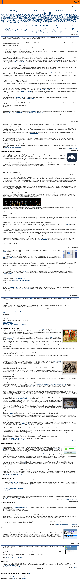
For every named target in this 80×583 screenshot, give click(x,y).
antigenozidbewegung (50, 21)
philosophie (7, 18)
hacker (31, 17)
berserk (60, 440)
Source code (5, 310)
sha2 (60, 15)
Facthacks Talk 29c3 (6, 493)
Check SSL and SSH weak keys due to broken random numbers (13, 488)
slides (39, 18)
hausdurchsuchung (50, 22)
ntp (71, 30)
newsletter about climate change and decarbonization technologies (19, 576)
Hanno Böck (6, 147)
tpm (50, 18)
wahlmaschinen (72, 18)
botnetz (5, 29)
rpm (17, 21)
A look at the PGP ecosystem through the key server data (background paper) (15, 311)
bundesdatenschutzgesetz (16, 29)
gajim (50, 26)
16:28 (15, 474)
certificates (52, 10)
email (31, 10)
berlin (73, 16)
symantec (65, 15)
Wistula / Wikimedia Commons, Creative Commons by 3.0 (20, 280)
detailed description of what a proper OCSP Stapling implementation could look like (37, 85)
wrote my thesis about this (26, 423)
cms (52, 19)
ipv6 (16, 16)
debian (75, 19)
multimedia (35, 26)
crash (36, 19)
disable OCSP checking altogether (19, 61)
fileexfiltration (68, 29)
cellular (11, 28)
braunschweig (19, 14)
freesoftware (19, 17)
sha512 (23, 21)
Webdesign (13, 147)
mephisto (53, 30)
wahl (64, 18)
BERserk (24, 397)
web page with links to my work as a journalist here (14, 575)
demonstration (15, 22)
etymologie (3, 26)
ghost (21, 26)
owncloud (8, 10)
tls (50, 13)
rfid (49, 23)
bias (71, 28)
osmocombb (34, 28)
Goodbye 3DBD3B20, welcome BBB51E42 (8, 502)
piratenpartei (54, 14)
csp (6, 15)
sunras (2, 32)
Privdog (28, 276)
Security (10, 147)
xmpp (66, 26)
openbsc (27, 28)
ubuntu (33, 21)
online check (5, 251)
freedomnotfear (33, 22)
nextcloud (71, 27)
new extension (36, 435)
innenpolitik (62, 22)
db (10, 22)
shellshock (61, 27)
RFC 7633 (52, 72)
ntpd (73, 30)
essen (12, 16)
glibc (23, 26)
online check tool (25, 271)
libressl (38, 20)
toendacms (10, 32)
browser (64, 14)
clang (39, 29)
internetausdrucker (45, 14)
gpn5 (25, 17)
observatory (28, 16)
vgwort (25, 25)
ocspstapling (72, 119)
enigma (13, 20)
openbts (30, 28)
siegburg (49, 32)
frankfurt (29, 22)
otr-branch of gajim (15, 551)
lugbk (25, 16)
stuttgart (41, 18)
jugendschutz (66, 22)
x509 (71, 15)
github (68, 27)
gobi (6, 30)
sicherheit (45, 31)
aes (3, 10)
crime (4, 27)
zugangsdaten (35, 32)
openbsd (56, 20)
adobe (48, 28)
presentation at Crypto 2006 (9, 412)
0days (46, 28)
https (74, 10)
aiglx (73, 15)
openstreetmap (32, 16)
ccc (26, 14)
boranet (71, 25)
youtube (46, 26)
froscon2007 (45, 32)
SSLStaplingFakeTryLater (19, 97)
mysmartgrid (70, 17)
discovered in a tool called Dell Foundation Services (24, 291)
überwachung (60, 14)
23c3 (64, 16)
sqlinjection (56, 31)
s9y (32, 31)
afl (39, 27)
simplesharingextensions (47, 16)
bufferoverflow (50, 27)
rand (29, 31)
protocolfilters (26, 27)
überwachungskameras (55, 18)
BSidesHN (31, 298)
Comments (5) (21, 498)
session (38, 31)
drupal (62, 29)
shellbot (41, 31)
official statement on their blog (14, 287)
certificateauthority (45, 15)
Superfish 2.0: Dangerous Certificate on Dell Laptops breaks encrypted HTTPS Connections (17, 248)
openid (59, 20)
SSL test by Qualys (57, 361)
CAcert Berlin (15, 479)
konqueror (17, 15)
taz (24, 19)
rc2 (38, 16)
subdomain (76, 31)
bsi (8, 29)
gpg (33, 10)
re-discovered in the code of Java (54, 403)
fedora (15, 20)
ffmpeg (15, 26)
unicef (13, 32)
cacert (41, 15)
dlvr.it (25, 462)
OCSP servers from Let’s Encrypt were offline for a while (15, 40)
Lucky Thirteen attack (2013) (9, 338)
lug (23, 16)
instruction (4, 273)
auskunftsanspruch (61, 28)
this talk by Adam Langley (43, 239)
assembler (70, 16)
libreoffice (40, 30)
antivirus (74, 26)
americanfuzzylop (43, 27)
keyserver (34, 20)
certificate (69, 14)
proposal (68, 224)
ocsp (70, 119)
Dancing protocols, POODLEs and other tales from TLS (10, 328)
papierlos (76, 17)
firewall (71, 29)
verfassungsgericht (4, 25)
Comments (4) (18, 474)
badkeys (61, 19)
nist (54, 20)
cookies (2, 27)
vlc (41, 26)
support (4, 32)
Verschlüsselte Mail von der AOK (6, 527)
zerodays (31, 32)
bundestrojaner (23, 29)
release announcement (15, 143)
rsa (56, 15)
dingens (52, 29)
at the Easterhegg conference (34, 241)
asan (57, 28)
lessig (20, 28)
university (35, 21)
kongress (43, 17)
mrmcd (56, 17)
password (2, 21)
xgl (62, 16)
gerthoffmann (35, 14)
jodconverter (36, 30)
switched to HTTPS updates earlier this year (34, 135)
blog (74, 15)
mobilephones (23, 28)
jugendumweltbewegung (36, 17)
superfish (32, 15)
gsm (18, 28)
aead (2, 10)
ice (59, 22)
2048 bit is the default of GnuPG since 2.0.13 (21, 507)
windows (28, 32)
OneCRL (57, 61)
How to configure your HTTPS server (7, 478)
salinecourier (35, 31)
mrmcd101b (65, 17)
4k (67, 16)
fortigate (17, 20)
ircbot (33, 30)
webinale (58, 16)
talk (56, 14)
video (40, 26)
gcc (1, 30)
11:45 (18, 498)
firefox (11, 14)
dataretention (7, 22)
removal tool (10, 273)
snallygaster (49, 31)
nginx (68, 119)
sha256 (62, 15)
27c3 (9, 28)
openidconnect (63, 20)
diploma (5, 20)
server (37, 18)
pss (22, 19)
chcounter (33, 29)
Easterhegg (64, 298)
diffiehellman (39, 19)
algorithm (3, 19)
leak (36, 20)
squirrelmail (60, 31)
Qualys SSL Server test (61, 479)
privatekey (54, 15)
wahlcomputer (67, 18)
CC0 (29, 573)
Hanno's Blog (77, 2)
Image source (73, 408)
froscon (41, 32)
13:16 (19, 324)
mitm (49, 20)
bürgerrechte (74, 21)
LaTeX (7, 322)
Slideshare (10, 322)
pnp (4, 21)
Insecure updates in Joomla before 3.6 (7, 122)
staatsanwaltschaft (65, 31)
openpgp (67, 20)
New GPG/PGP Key (4, 561)
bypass (30, 29)
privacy (38, 10)
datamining (3, 22)
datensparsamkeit (66, 10)
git (4, 30)
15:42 (15, 566)
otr (60, 26)
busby (27, 29)
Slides (4, 312)
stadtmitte (55, 16)
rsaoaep (29, 18)
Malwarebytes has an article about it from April (23, 288)
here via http (29, 484)
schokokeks (41, 16)
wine (61, 16)
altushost (52, 28)
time (33, 27)
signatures (25, 21)
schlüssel (19, 21)
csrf (6, 27)
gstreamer (26, 26)
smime (52, 16)
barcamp (69, 28)
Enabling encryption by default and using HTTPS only (10, 443)
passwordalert (15, 31)
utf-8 (62, 18)
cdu (28, 14)
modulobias (52, 20)
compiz (6, 16)
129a (41, 21)
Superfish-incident (19, 275)
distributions (55, 29)
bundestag (59, 21)
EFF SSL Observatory (6, 489)
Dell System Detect (68, 283)
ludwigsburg (21, 16)
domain (60, 29)
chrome (8, 14)
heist (10, 27)
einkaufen (22, 22)
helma (16, 30)
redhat (38, 26)
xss (37, 15)
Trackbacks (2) (21, 557)
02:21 (15, 557)
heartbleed (57, 27)
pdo (21, 31)
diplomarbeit (9, 20)
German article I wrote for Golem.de (20, 278)
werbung (52, 25)
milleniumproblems (45, 20)
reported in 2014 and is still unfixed (44, 89)
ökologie (73, 17)
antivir (55, 28)
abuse (68, 25)
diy (20, 22)
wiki (1, 19)
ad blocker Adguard (36, 276)
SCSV (27, 381)
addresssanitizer (36, 27)
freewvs (74, 29)
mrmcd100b (60, 17)
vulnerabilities (21, 32)
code (41, 29)
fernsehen (25, 22)
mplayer (31, 26)
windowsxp (29, 19)
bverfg (77, 21)
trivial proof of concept (34, 133)
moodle (56, 30)
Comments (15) (18, 557)
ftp (19, 26)
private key (48, 284)
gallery (77, 29)
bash (47, 27)
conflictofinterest (45, 29)
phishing (24, 31)
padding (6, 28)
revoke (15, 21)
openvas (9, 31)
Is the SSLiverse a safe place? (8, 494)
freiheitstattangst (39, 22)
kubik (18, 16)
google (8, 30)
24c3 (66, 16)
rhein (30, 31)
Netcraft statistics (51, 79)
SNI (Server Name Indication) (46, 453)
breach (77, 26)
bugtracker (65, 27)
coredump (54, 32)
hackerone (11, 30)
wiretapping (38, 28)
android (7, 19)
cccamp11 (10, 19)
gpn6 (27, 17)
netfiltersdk (19, 27)
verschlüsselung (43, 10)
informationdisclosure (23, 30)
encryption (64, 119)
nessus (66, 30)
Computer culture (10, 498)
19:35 (15, 147)
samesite (30, 27)
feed (41, 28)
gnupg (26, 20)
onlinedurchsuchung (4, 31)
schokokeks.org (23, 578)
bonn (39, 32)
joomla (54, 19)
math (41, 20)
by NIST (11, 413)
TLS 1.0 (23, 349)
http (30, 20)
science (34, 18)
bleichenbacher (4, 14)
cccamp (64, 19)
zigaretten (58, 25)
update (57, 19)
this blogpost (33, 111)
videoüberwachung (29, 25)
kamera (72, 22)
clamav (36, 29)
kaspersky (12, 27)
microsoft (27, 15)
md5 (51, 15)
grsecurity (71, 10)
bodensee (2, 29)
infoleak (19, 30)
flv (18, 26)
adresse (44, 21)
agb (46, 21)
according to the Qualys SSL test (18, 468)
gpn (23, 17)
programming (16, 18)
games (14, 16)
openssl (71, 440)
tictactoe (63, 26)
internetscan (30, 30)
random (12, 21)
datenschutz (27, 10)
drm (10, 17)
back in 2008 (18, 365)
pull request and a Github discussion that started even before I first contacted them (46, 142)
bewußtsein (76, 16)
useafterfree (17, 32)
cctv (1, 17)
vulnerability (20, 10)
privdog (22, 27)
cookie (49, 29)
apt (58, 19)
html (13, 15)
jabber (59, 26)
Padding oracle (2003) (48, 337)
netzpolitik (49, 14)
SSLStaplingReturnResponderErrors (26, 91)
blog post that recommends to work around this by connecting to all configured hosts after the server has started (24, 112)
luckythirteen (3, 28)
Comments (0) (17, 147)
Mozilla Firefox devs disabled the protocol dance (18, 438)
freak (8, 27)
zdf (56, 25)
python (27, 31)
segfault (57, 32)
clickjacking (74, 14)
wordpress (39, 21)
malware (43, 30)
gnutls (75, 27)
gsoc (28, 20)
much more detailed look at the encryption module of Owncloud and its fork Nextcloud (29, 242)
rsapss (32, 18)
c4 (78, 16)
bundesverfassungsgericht (66, 21)
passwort (19, 31)
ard (54, 21)
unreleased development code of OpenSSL (25, 398)
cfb (5, 10)
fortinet (21, 20)
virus (11, 26)
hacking (14, 30)
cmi (69, 19)
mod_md (68, 37)
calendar (77, 15)
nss (13, 14)
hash (49, 15)
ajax (66, 14)
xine (43, 26)
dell (8, 15)
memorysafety (49, 30)
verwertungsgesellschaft (19, 25)
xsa (44, 26)
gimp (3, 30)
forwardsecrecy (43, 19)
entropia (15, 17)
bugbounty (10, 29)
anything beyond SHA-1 (23, 505)
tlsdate (7, 32)
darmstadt (8, 17)
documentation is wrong (30, 98)
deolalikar (2, 20)
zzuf (48, 26)
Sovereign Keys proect (6, 490)
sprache (9, 26)
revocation (74, 119)
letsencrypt (67, 119)
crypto (71, 19)
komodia (15, 27)
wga (54, 25)
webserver (64, 32)
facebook (16, 19)
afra (50, 28)
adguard (71, 26)
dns (58, 29)
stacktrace (70, 31)
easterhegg (31, 14)
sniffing (52, 31)
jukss (41, 17)
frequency (14, 28)
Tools (52, 260)
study (73, 31)
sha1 (58, 15)
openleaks (20, 19)
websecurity (75, 148)
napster (63, 30)
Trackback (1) (25, 324)
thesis (30, 21)
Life (14, 324)
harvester (43, 28)
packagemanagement (72, 20)
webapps (25, 32)
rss (29, 15)
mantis (46, 30)
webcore (35, 15)
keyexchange (48, 19)
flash (17, 26)
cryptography (59, 10)
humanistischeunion (56, 22)
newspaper (69, 30)
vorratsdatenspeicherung (41, 25)
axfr (65, 28)
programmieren (11, 18)
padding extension (31, 385)
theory (48, 18)
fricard (44, 22)
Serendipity (14, 578)
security (13, 10)
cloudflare (13, 19)
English (9, 147)
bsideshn (24, 14)
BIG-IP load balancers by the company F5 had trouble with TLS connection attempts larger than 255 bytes (49, 384)
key (31, 20)
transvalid (68, 15)
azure (67, 28)
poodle (15, 14)
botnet (73, 25)
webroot (60, 32)
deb (73, 19)
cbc (73, 27)
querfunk (24, 18)
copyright (4, 17)
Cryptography (9, 324)
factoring (68, 26)
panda (11, 31)
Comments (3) (19, 439)
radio (27, 18)
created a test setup (14, 482)
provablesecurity (8, 21)
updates (26, 19)
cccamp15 (67, 19)
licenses (53, 17)
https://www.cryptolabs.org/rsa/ (9, 565)
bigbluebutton (74, 28)
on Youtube (11, 323)
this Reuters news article (63, 159)
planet (37, 16)
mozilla (29, 26)
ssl (45, 13)
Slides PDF (4, 322)
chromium (33, 19)
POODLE (43, 329)
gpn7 (28, 17)
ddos (75, 25)
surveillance (45, 18)
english (10, 16)
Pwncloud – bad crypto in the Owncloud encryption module (11, 151)
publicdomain (21, 18)
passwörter (3, 18)
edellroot (10, 15)
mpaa (59, 30)
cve (13, 26)
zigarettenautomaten (63, 25)
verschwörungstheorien (11, 25)
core (52, 32)
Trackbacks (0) (20, 147)
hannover (39, 14)
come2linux (3, 16)
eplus (64, 29)
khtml (15, 15)
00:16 (17, 439)
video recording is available (44, 241)
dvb (12, 17)
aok (23, 10)
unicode (60, 18)
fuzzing (54, 27)
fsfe (17, 28)
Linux (16, 324)
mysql (61, 30)
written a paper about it (28, 243)
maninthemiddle (22, 15)
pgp (35, 10)
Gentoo (13, 324)
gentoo (23, 20)
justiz (70, 22)
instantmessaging (54, 26)
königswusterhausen (48, 17)
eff (7, 16)
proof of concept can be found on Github (10, 241)
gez (46, 22)
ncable (7, 26)
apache (48, 10)
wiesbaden (77, 18)
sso (28, 21)
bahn (56, 21)
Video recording (5, 323)
